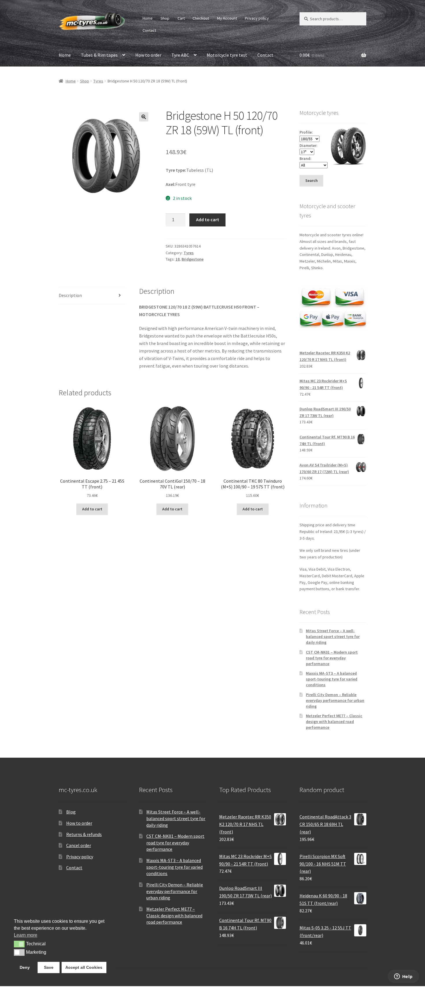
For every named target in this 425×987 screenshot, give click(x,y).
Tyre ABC (180, 55)
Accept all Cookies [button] (83, 967)
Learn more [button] (25, 935)
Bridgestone (193, 259)
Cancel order (78, 845)
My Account (227, 18)
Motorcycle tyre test (227, 55)
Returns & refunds (84, 834)
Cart (181, 18)
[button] (143, 116)
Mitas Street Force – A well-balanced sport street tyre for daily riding (333, 636)
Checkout (201, 18)
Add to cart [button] (92, 509)
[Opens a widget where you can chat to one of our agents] (403, 977)
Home (148, 18)
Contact (149, 30)
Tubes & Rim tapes (99, 55)
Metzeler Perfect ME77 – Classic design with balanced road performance (334, 721)
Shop (164, 18)
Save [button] (48, 967)
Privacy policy (257, 18)
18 (177, 259)
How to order (148, 55)
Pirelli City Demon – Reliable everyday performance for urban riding (335, 700)
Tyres (98, 81)
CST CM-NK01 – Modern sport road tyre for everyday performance (332, 658)
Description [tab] (70, 295)
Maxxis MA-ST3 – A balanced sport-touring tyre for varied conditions (331, 679)
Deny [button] (25, 967)
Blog (71, 812)
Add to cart (207, 219)
